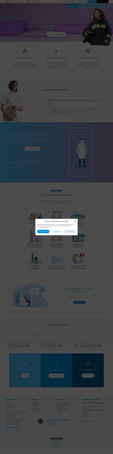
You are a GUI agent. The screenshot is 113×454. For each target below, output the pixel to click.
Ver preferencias (69, 231)
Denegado (56, 231)
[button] (75, 221)
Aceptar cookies (43, 231)
